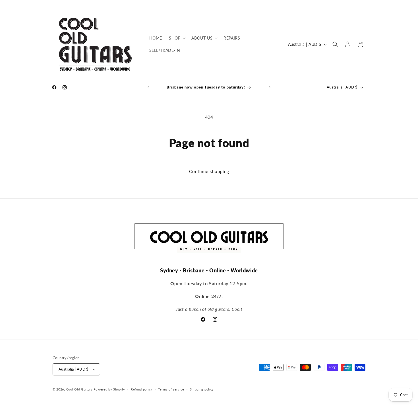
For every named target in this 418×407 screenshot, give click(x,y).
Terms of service (171, 389)
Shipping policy (202, 389)
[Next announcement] (269, 87)
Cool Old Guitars (79, 389)
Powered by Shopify (109, 389)
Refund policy (141, 389)
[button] (176, 38)
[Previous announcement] (148, 87)
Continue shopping (209, 171)
